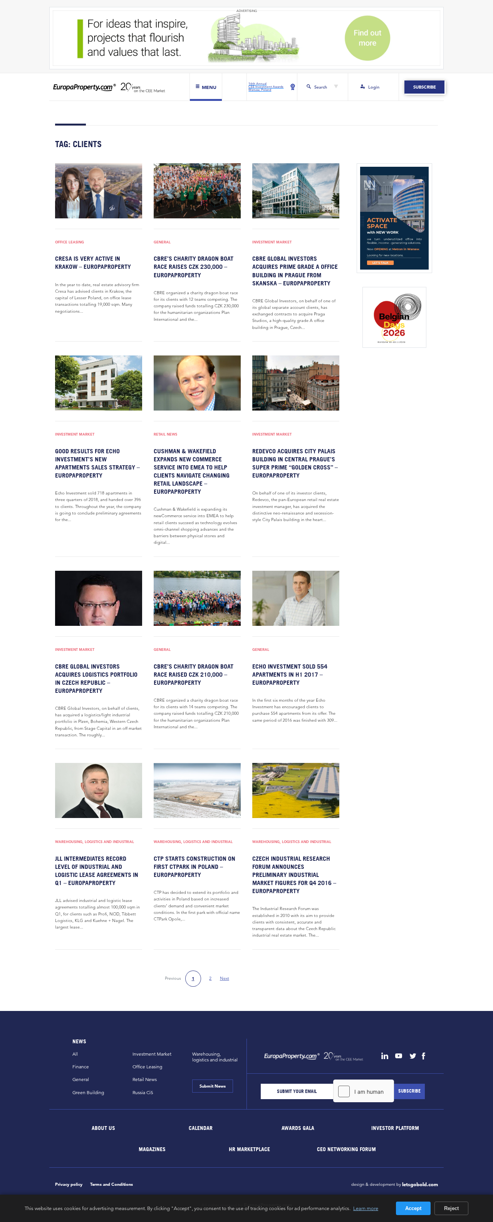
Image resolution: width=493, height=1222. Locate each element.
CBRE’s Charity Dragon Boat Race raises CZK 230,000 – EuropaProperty (193, 266)
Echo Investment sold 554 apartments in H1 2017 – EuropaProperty (289, 674)
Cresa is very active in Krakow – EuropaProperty (93, 262)
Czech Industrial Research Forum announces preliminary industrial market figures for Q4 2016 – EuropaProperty (294, 875)
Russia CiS (142, 1092)
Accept (413, 1208)
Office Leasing (69, 242)
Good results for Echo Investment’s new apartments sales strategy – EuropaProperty (97, 463)
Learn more (365, 1208)
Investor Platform (395, 1127)
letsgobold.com (420, 1185)
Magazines (152, 1148)
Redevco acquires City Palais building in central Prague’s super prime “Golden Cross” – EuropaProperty (295, 463)
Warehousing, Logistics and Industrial (94, 842)
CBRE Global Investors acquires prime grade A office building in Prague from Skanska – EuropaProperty (295, 271)
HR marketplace (249, 1148)
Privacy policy (68, 1184)
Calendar (201, 1127)
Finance (80, 1066)
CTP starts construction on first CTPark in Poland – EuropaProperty (194, 866)
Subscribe (424, 87)
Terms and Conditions (111, 1184)
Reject (451, 1208)
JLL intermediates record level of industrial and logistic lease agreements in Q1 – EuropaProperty (96, 871)
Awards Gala (298, 1127)
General (162, 242)
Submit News (213, 1086)
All (75, 1054)
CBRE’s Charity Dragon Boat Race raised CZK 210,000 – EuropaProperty (193, 674)
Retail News (165, 434)
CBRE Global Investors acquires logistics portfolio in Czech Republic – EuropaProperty (96, 678)
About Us (104, 1127)
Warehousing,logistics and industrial (215, 1057)
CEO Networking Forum (346, 1148)
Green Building (88, 1092)
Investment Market (272, 242)
